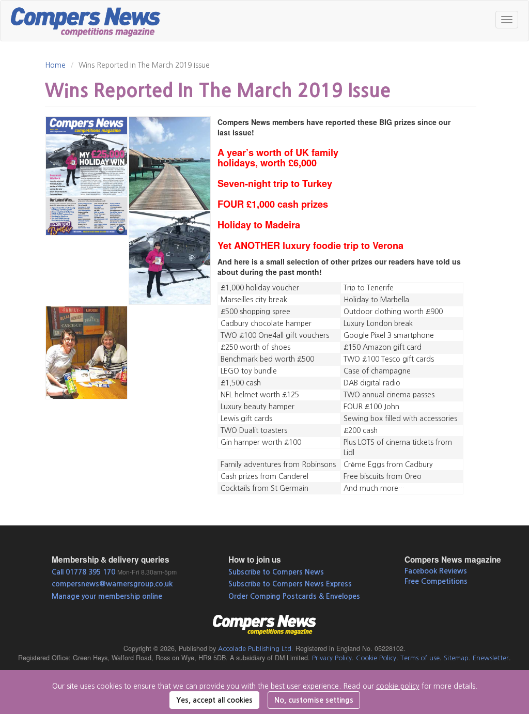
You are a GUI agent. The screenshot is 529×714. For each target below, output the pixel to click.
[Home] (89, 21)
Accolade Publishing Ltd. (255, 648)
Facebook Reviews (435, 571)
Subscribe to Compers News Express (290, 583)
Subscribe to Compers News (276, 572)
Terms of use (420, 658)
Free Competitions (436, 581)
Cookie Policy (376, 658)
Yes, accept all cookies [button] (214, 700)
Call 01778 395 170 (83, 572)
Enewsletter (491, 658)
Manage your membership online (107, 596)
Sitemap (456, 658)
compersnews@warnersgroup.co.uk (112, 583)
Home (55, 65)
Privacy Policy (332, 658)
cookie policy (397, 686)
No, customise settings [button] (313, 700)
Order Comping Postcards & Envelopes (294, 596)
